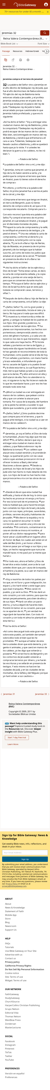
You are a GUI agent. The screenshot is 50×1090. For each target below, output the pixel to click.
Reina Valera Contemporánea (24, 703)
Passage (6, 51)
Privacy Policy (12, 883)
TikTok (8, 1052)
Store (8, 918)
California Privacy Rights (18, 965)
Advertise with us (13, 954)
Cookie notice (12, 973)
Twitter (8, 1056)
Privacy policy (12, 961)
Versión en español (14, 1073)
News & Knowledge (15, 907)
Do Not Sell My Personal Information (24, 969)
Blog (7, 922)
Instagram (10, 1044)
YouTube (9, 1059)
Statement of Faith (14, 911)
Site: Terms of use (14, 976)
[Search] (44, 33)
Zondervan (10, 1023)
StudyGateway (12, 998)
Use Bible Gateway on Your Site (20, 950)
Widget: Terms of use (15, 980)
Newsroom (10, 926)
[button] (46, 4)
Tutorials (9, 947)
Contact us (10, 958)
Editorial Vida (11, 1012)
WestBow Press (13, 1020)
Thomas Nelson (13, 1016)
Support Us (11, 929)
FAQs (7, 943)
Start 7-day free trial (17, 737)
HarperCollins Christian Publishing (22, 1005)
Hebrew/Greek (32, 51)
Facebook (10, 1041)
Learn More (13, 744)
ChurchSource (12, 1001)
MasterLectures (13, 1027)
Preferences (11, 1077)
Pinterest (9, 1048)
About (8, 903)
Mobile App (11, 915)
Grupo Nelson (12, 1009)
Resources (17, 51)
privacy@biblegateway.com (14, 886)
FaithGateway (12, 994)
